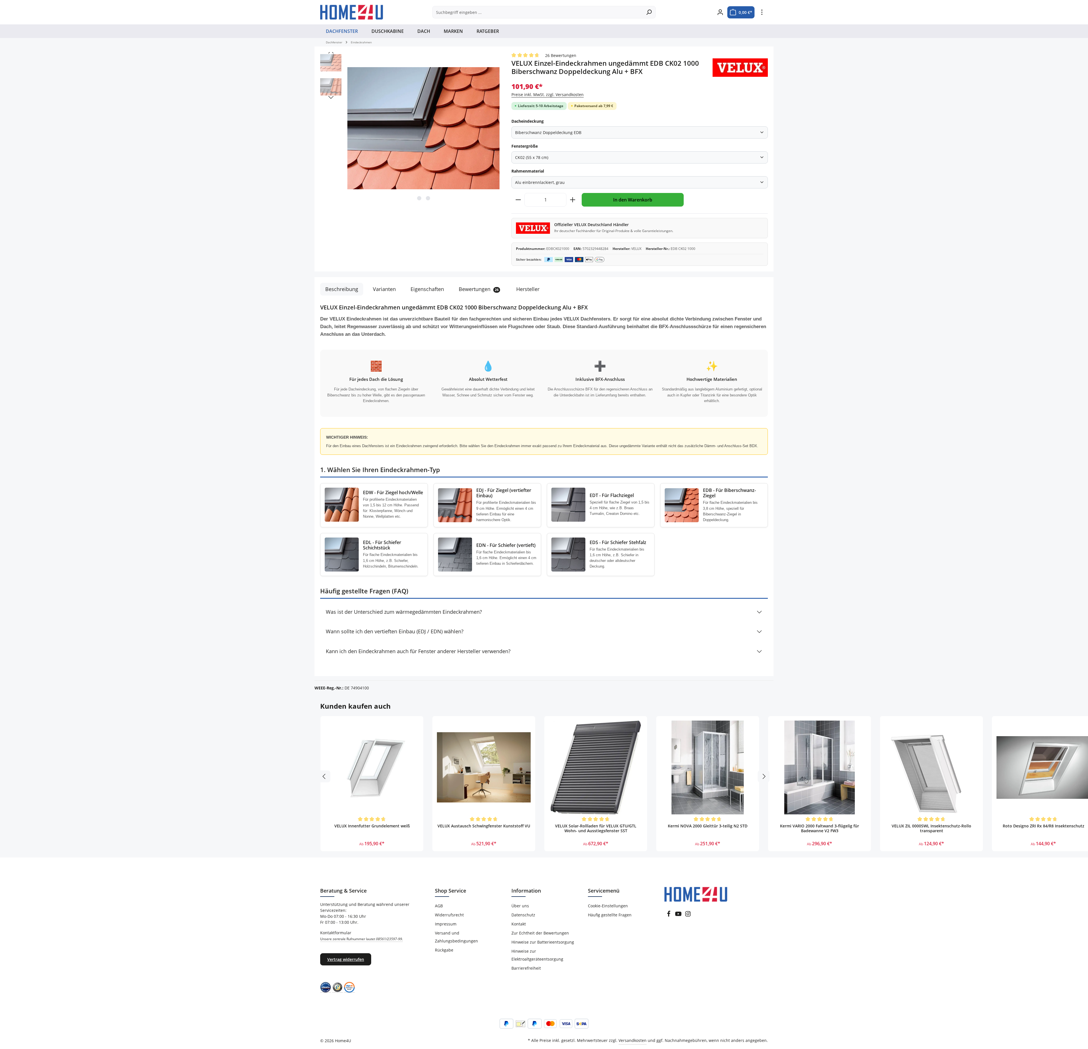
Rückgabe (444, 950)
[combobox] (537, 12)
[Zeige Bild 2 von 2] (428, 198)
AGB (439, 905)
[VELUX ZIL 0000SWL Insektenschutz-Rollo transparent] (931, 767)
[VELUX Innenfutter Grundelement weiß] (372, 767)
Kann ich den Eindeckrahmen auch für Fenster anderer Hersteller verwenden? (418, 651)
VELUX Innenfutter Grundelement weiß (372, 826)
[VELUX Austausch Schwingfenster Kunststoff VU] (484, 767)
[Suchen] (649, 12)
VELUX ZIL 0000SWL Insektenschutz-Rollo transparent (931, 828)
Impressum (445, 924)
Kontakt (518, 924)
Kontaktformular (361, 935)
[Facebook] (669, 915)
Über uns (520, 905)
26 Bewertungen (560, 55)
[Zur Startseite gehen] (351, 12)
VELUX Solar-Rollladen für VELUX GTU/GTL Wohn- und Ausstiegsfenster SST (595, 828)
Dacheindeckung (527, 121)
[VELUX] (740, 67)
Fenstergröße (524, 146)
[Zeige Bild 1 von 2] (419, 198)
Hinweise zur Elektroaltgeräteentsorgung (537, 955)
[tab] (341, 289)
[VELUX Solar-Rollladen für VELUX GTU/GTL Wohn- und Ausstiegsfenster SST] (596, 767)
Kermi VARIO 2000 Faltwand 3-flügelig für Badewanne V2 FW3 (819, 828)
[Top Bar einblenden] (762, 12)
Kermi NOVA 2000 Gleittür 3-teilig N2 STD (707, 826)
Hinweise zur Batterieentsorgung (542, 942)
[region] (410, 128)
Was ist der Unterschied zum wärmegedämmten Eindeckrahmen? (404, 611)
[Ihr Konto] (720, 12)
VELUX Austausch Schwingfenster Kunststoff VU (483, 826)
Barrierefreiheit (526, 968)
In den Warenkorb (632, 200)
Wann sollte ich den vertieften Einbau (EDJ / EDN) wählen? (395, 631)
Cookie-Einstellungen (608, 905)
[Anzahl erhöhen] (572, 200)
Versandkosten (633, 1040)
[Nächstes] (331, 97)
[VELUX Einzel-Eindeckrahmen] (423, 128)
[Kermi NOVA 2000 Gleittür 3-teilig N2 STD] (708, 767)
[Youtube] (679, 915)
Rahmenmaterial (527, 171)
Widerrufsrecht (449, 915)
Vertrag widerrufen (345, 959)
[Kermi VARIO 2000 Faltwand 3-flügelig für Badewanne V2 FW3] (819, 767)
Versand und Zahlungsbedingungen (456, 937)
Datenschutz (523, 915)
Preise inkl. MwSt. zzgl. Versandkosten (547, 94)
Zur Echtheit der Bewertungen (540, 933)
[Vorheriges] (331, 52)
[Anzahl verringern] (518, 200)
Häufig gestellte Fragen (610, 915)
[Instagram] (688, 915)
